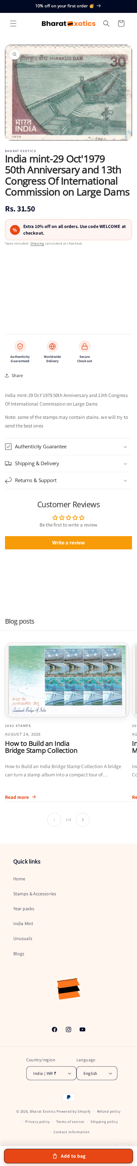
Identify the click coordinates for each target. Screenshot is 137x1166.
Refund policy (109, 1111)
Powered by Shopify (74, 1111)
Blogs (19, 954)
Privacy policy (37, 1121)
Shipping (37, 243)
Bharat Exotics (43, 1111)
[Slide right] (83, 820)
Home (19, 879)
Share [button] (17, 375)
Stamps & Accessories (34, 894)
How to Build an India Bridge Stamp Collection (41, 747)
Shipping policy (104, 1121)
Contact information (71, 1132)
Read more (17, 797)
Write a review (68, 542)
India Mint (23, 923)
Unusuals (22, 938)
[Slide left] (54, 820)
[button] (13, 23)
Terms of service (70, 1121)
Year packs (23, 909)
